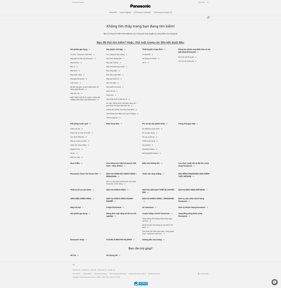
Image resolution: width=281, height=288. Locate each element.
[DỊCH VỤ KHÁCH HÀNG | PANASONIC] (158, 201)
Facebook (75, 270)
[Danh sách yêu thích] (208, 17)
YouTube (84, 270)
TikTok (92, 270)
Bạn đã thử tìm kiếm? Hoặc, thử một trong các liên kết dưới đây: (140, 42)
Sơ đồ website (87, 274)
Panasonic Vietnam (78, 2)
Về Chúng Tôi (76, 274)
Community (100, 270)
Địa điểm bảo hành (154, 274)
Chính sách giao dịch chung (117, 274)
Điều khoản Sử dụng (100, 274)
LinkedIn (110, 270)
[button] (275, 282)
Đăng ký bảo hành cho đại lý (137, 274)
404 (73, 264)
